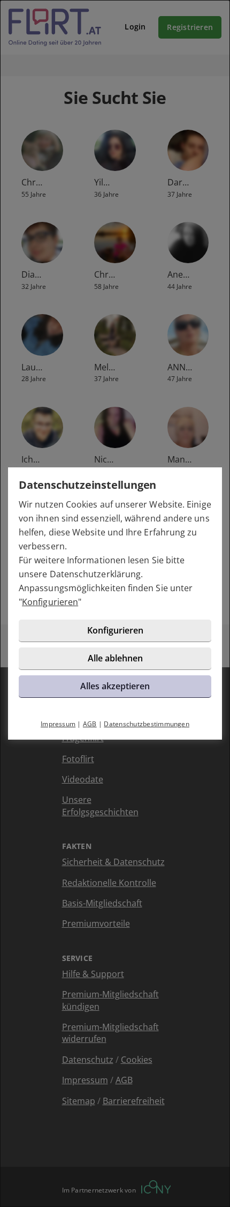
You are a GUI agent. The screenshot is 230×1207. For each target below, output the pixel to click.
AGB (90, 723)
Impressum (58, 723)
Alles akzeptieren (115, 686)
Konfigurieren (50, 602)
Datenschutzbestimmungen (146, 723)
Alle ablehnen (115, 658)
